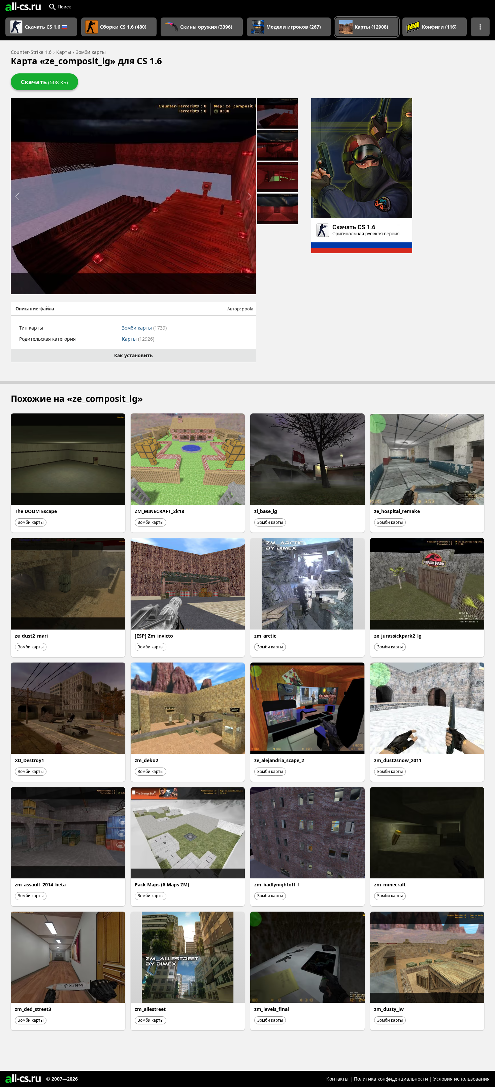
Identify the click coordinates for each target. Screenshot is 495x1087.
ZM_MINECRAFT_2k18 (159, 511)
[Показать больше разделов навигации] (480, 27)
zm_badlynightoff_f (276, 884)
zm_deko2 (146, 760)
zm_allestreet (150, 1009)
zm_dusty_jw (389, 1009)
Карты (138, 339)
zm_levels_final (271, 1009)
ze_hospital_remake (397, 511)
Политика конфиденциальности (391, 1079)
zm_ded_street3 (33, 1009)
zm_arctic (265, 636)
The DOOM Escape (36, 511)
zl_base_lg (265, 511)
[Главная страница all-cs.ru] (23, 6)
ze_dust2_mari (31, 636)
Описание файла (34, 309)
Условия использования (461, 1079)
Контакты (337, 1079)
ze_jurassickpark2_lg (398, 636)
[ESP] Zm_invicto (154, 636)
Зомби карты (144, 328)
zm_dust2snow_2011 (398, 760)
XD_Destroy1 (29, 760)
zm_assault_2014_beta (40, 884)
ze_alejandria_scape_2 (279, 760)
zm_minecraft (390, 884)
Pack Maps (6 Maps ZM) (162, 884)
